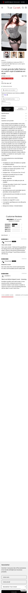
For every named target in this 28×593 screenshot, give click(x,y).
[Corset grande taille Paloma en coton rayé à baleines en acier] (7, 55)
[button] (23, 8)
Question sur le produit (7, 120)
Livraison (3, 116)
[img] (24, 76)
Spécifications (5, 113)
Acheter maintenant (20, 109)
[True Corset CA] (14, 7)
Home (3, 60)
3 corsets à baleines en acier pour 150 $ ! (12, 62)
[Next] (26, 2)
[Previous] (1, 2)
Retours (3, 118)
